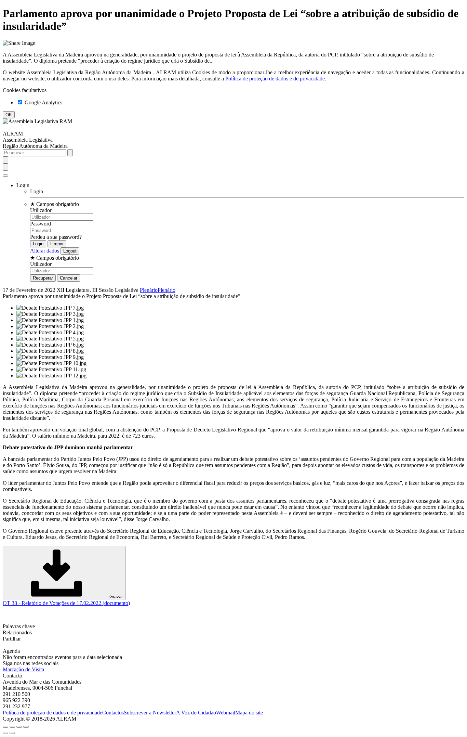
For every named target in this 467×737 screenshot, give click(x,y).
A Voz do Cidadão (196, 712)
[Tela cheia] (19, 727)
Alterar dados (44, 251)
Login (36, 191)
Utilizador (41, 210)
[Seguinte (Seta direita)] (12, 733)
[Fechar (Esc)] (5, 727)
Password (40, 224)
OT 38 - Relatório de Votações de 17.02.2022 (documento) (66, 603)
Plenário (149, 290)
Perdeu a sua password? (56, 237)
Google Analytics (42, 102)
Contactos (113, 712)
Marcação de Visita (23, 669)
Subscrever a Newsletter (150, 712)
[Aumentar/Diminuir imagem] (26, 727)
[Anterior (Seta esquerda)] (5, 733)
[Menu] (5, 175)
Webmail (225, 712)
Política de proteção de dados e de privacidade (275, 78)
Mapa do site (249, 712)
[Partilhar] (12, 727)
